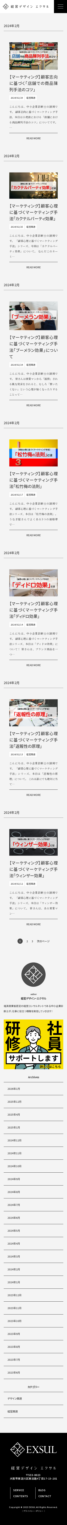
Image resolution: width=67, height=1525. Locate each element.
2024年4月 (13, 1243)
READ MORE (33, 138)
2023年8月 (13, 1347)
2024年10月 (14, 1166)
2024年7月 (13, 1205)
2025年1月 (13, 1127)
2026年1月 (13, 1089)
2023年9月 (13, 1334)
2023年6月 (13, 1372)
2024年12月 (14, 1140)
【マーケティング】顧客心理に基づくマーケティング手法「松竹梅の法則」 (33, 479)
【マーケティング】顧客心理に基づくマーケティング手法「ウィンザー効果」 (33, 869)
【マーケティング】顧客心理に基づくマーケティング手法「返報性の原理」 (33, 739)
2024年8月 (13, 1192)
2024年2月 (13, 1269)
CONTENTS (20, 1496)
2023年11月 (14, 1308)
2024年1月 (13, 1282)
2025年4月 (13, 1114)
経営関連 (12, 1411)
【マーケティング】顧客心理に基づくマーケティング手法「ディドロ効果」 (33, 609)
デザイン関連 (14, 1398)
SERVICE (18, 1490)
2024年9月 (13, 1179)
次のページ (43, 941)
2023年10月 (14, 1321)
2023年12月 (14, 1295)
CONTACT (44, 1496)
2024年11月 (14, 1153)
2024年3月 (13, 1256)
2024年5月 (13, 1230)
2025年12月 (14, 1101)
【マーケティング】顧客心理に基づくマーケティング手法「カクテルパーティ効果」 (33, 212)
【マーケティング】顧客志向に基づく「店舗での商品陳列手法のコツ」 (33, 83)
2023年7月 (13, 1359)
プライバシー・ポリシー (33, 1510)
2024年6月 (13, 1218)
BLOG (41, 1490)
